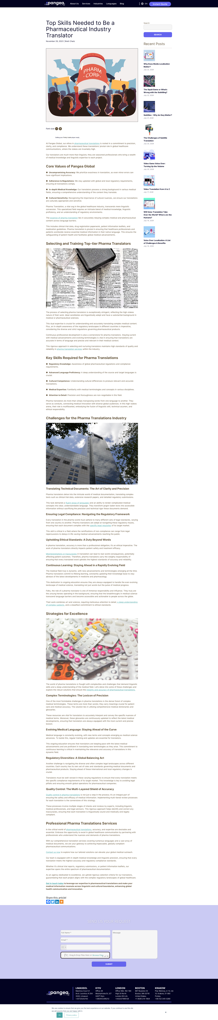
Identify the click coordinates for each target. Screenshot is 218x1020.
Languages (111, 3)
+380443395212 (102, 999)
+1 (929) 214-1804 (142, 999)
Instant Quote (160, 4)
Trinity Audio (67, 137)
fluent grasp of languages (77, 503)
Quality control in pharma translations (63, 795)
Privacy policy (71, 1015)
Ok (59, 1015)
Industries (98, 3)
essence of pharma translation (64, 218)
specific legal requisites (100, 525)
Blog (122, 3)
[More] (61, 902)
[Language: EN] (142, 3)
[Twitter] (53, 902)
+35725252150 (82, 999)
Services (86, 3)
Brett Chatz (70, 41)
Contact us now (53, 852)
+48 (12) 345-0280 (162, 999)
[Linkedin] (57, 902)
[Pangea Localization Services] (55, 4)
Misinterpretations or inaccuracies (61, 554)
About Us (74, 3)
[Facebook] (48, 902)
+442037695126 (122, 999)
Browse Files (98, 955)
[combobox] (64, 947)
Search (147, 23)
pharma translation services (69, 349)
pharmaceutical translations (87, 143)
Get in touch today (55, 883)
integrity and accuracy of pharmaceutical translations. (111, 690)
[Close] (166, 1012)
